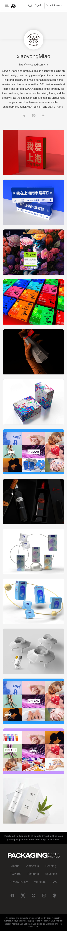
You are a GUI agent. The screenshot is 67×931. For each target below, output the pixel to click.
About (15, 865)
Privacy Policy (19, 881)
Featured (33, 873)
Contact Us (32, 865)
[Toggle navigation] (7, 5)
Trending (50, 865)
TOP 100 (15, 873)
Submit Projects (54, 5)
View (33, 152)
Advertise (51, 873)
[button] (30, 6)
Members (40, 881)
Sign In (38, 5)
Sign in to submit (50, 839)
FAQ (54, 881)
